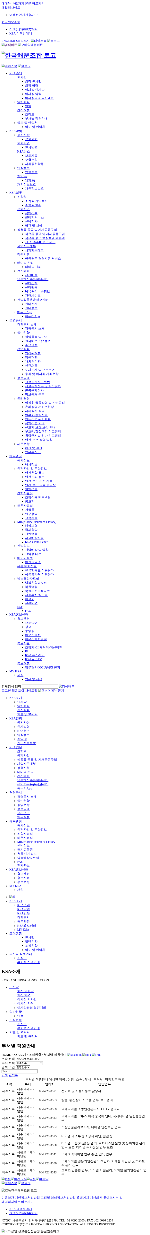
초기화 (13, 1075)
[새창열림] (38, 40)
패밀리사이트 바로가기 (18, 1201)
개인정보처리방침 (27, 1197)
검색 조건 (8, 1067)
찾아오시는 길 (113, 1197)
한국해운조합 (11, 22)
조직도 (22, 958)
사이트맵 (31, 690)
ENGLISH (8, 40)
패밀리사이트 (11, 7)
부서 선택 (8, 1063)
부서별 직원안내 (20, 954)
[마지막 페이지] (42, 1179)
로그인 (6, 690)
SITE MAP (23, 40)
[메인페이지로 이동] (29, 55)
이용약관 (8, 1197)
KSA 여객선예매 (20, 33)
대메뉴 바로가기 (13, 3)
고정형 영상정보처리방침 (58, 1197)
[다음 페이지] (31, 1179)
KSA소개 (15, 901)
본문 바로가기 (35, 3)
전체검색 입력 (11, 686)
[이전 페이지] (15, 1179)
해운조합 (18, 690)
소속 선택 (8, 1058)
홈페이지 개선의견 (89, 1197)
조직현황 (15, 933)
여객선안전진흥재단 (23, 14)
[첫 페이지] (6, 1179)
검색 (5, 1075)
